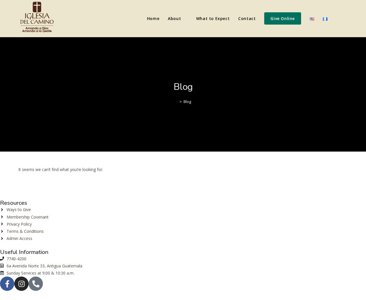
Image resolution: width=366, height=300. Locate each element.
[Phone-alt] (36, 284)
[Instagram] (21, 284)
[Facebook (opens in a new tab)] (338, 18)
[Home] (176, 101)
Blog (187, 101)
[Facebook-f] (7, 284)
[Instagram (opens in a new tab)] (346, 18)
